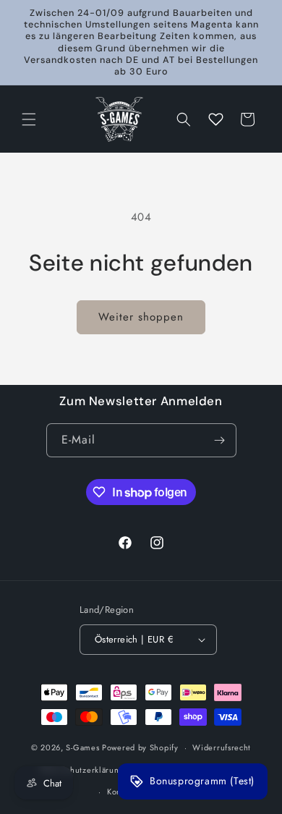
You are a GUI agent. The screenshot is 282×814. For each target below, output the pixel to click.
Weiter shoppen (141, 317)
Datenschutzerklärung (82, 770)
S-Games (82, 747)
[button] (29, 119)
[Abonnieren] (220, 440)
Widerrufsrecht (221, 747)
